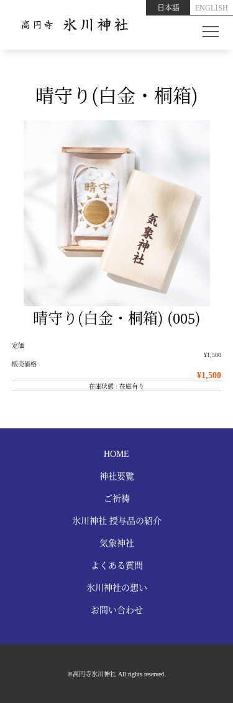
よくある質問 (117, 565)
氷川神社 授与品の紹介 (117, 520)
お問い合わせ (117, 609)
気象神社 (116, 542)
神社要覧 (116, 475)
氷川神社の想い (116, 587)
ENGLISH (211, 7)
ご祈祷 (117, 498)
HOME (116, 453)
